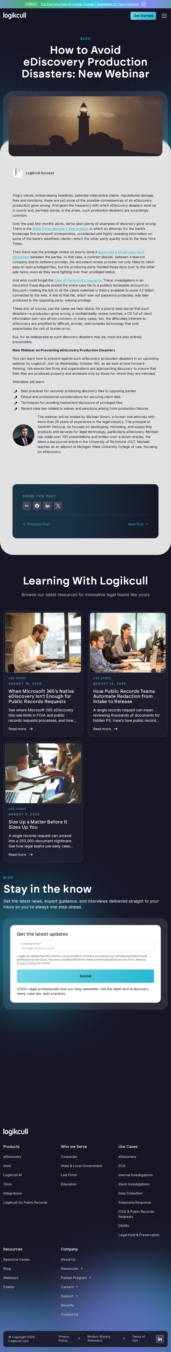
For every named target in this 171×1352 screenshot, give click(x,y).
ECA (122, 1166)
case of (77, 280)
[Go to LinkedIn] (160, 1339)
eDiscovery (12, 1157)
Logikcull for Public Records (25, 1202)
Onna (7, 1184)
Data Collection (130, 1193)
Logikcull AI (12, 1175)
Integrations (12, 1193)
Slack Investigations (134, 1184)
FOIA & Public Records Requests (136, 1214)
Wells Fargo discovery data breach (60, 229)
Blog (7, 1268)
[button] (163, 16)
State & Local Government (81, 1166)
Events (8, 1287)
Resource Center (16, 1259)
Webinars (10, 1278)
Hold (7, 1166)
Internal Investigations (135, 1175)
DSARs (123, 1226)
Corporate (69, 1157)
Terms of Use (138, 1338)
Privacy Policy (27, 963)
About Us (68, 1259)
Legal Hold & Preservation (138, 1235)
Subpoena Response (134, 1202)
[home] (15, 15)
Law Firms (69, 1175)
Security (67, 1305)
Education (69, 1184)
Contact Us (69, 1314)
